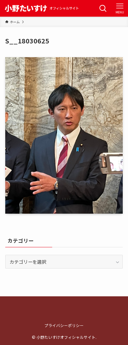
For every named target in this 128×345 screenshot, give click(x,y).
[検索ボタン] (103, 8)
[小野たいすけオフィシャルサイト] (41, 8)
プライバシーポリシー (64, 325)
